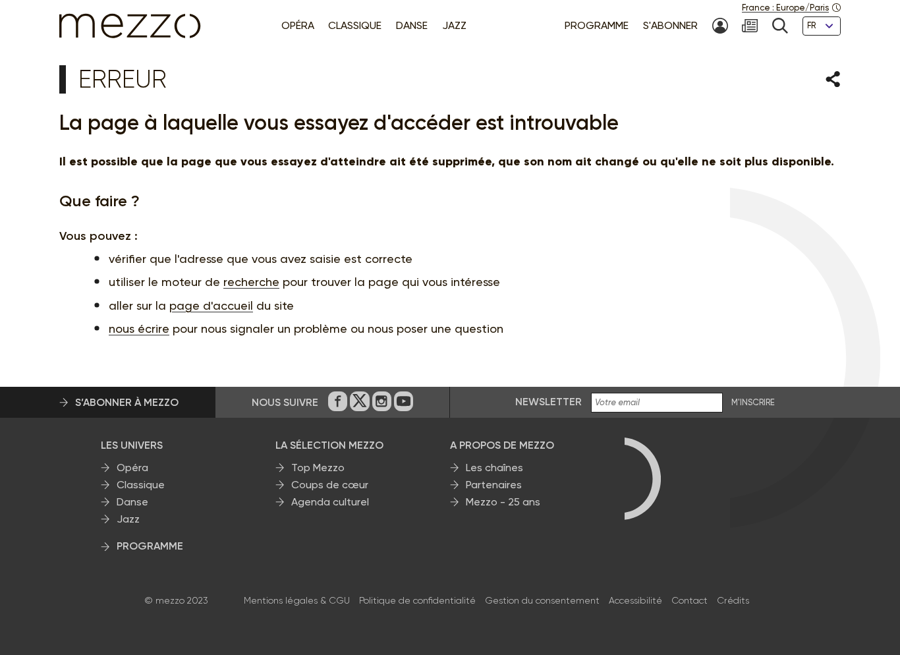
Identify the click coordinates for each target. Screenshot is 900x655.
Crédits (733, 600)
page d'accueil (211, 305)
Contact (689, 600)
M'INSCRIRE (753, 402)
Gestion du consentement (542, 600)
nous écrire (139, 328)
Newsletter (548, 401)
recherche (251, 282)
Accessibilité (635, 600)
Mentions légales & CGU (297, 600)
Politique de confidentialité (417, 600)
